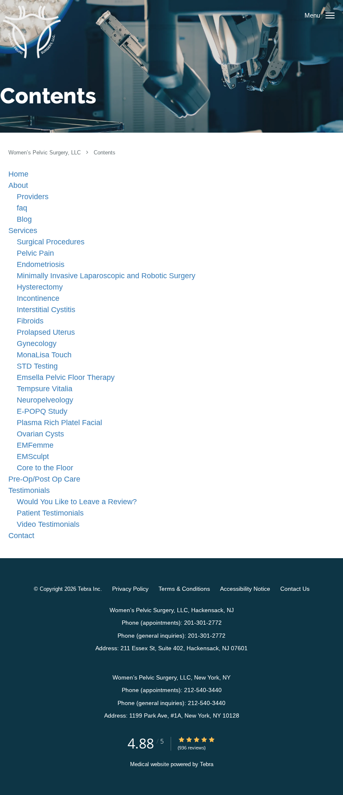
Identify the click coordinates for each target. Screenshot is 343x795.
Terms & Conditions (184, 588)
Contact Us (295, 588)
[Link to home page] (32, 32)
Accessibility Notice (245, 588)
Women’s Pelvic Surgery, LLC (45, 153)
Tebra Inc (89, 589)
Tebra (206, 764)
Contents (104, 153)
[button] (330, 15)
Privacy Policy (130, 588)
